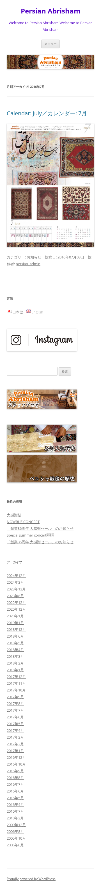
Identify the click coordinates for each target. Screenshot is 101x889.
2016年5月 (15, 797)
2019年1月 (15, 622)
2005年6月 (15, 844)
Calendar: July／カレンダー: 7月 (47, 113)
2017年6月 (15, 717)
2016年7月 (15, 784)
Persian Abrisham (51, 11)
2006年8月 (15, 831)
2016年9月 (15, 770)
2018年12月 (16, 629)
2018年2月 (15, 663)
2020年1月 (15, 615)
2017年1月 (15, 750)
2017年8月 (15, 703)
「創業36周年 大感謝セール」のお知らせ (40, 528)
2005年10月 (16, 838)
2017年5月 (15, 723)
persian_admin (28, 263)
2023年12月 (16, 589)
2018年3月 (15, 656)
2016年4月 (15, 804)
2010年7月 (15, 811)
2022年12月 (16, 602)
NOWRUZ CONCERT (23, 521)
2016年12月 (16, 757)
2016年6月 (15, 791)
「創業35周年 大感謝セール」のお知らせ (40, 541)
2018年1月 (15, 669)
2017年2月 (15, 743)
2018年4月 (15, 649)
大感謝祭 (14, 514)
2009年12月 (16, 824)
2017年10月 (16, 690)
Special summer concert (30, 535)
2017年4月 (15, 730)
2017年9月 (15, 696)
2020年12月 (16, 609)
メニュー (50, 44)
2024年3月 (15, 582)
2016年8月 (15, 777)
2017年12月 (16, 676)
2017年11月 (16, 683)
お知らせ (34, 257)
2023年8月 (15, 595)
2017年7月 (15, 710)
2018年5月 (15, 642)
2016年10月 (16, 764)
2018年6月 (15, 636)
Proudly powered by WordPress (31, 878)
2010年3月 (15, 818)
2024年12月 (16, 575)
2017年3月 (15, 737)
